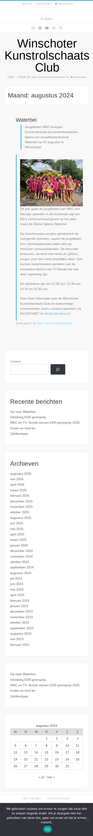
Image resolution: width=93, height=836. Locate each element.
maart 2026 (18, 490)
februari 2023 (19, 644)
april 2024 (17, 595)
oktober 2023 (19, 622)
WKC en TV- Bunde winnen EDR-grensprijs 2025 (45, 422)
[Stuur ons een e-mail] (33, 28)
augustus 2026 (20, 473)
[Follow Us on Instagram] (54, 28)
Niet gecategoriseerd (54, 323)
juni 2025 (16, 523)
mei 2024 (16, 589)
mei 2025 (16, 529)
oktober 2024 (19, 562)
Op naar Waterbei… (24, 411)
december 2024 (21, 551)
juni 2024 (16, 584)
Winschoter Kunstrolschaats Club (47, 55)
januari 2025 (19, 545)
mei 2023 (16, 639)
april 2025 (17, 534)
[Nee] (87, 819)
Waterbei (26, 120)
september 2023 (22, 628)
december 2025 (21, 501)
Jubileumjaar (19, 433)
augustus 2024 (20, 573)
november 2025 (21, 506)
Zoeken (15, 361)
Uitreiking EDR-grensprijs (28, 417)
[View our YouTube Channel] (47, 28)
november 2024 (21, 556)
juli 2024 (16, 578)
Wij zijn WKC (32, 798)
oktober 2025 (19, 512)
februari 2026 (19, 495)
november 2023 (21, 617)
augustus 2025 (20, 518)
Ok (48, 829)
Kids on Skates (58, 798)
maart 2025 (18, 540)
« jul (41, 777)
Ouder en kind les (22, 428)
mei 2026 (16, 479)
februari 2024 (19, 600)
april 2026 (17, 484)
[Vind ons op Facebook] (40, 28)
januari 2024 (19, 606)
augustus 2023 (20, 633)
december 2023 (21, 611)
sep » (51, 777)
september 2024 (22, 567)
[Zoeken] (58, 369)
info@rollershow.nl (57, 313)
